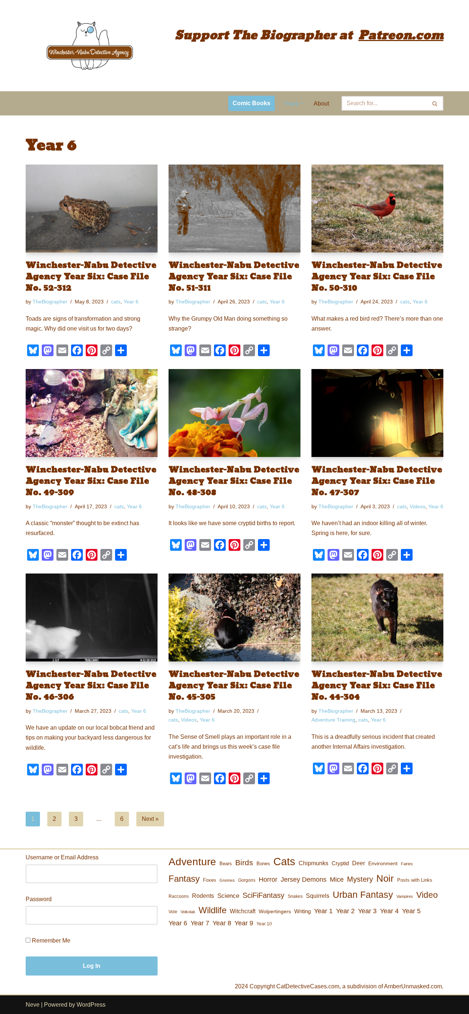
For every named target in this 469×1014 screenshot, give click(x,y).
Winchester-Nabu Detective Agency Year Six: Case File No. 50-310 (376, 276)
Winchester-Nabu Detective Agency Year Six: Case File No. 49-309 (91, 481)
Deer (358, 863)
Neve (33, 1005)
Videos (417, 506)
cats (116, 302)
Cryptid (340, 863)
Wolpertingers (275, 911)
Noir (385, 878)
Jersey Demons (303, 879)
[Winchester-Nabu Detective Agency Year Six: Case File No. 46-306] (92, 617)
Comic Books (251, 103)
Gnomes (227, 880)
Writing (302, 911)
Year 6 (131, 302)
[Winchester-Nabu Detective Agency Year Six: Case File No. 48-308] (234, 413)
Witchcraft (242, 911)
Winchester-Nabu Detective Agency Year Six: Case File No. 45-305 (234, 685)
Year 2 (345, 911)
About (321, 103)
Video (427, 895)
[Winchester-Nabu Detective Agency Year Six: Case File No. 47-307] (377, 413)
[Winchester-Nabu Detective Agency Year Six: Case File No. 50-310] (377, 208)
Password (39, 899)
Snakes (295, 896)
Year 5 (411, 911)
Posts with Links (414, 880)
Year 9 (243, 923)
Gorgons (246, 880)
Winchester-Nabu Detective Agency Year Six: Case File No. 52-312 (91, 276)
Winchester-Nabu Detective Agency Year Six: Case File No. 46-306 (91, 685)
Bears (225, 863)
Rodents (203, 895)
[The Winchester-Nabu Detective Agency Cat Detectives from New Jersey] (90, 45)
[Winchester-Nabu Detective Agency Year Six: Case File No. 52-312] (92, 208)
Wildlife (212, 910)
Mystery (360, 879)
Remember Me (50, 940)
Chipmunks (313, 863)
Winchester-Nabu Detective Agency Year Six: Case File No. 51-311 (234, 276)
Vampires (404, 896)
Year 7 (200, 923)
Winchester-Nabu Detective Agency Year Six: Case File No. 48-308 (234, 481)
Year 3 (367, 911)
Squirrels (317, 895)
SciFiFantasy (263, 895)
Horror (268, 879)
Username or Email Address (62, 857)
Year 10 (264, 923)
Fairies (407, 864)
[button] (301, 103)
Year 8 (222, 923)
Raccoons (179, 896)
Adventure (192, 861)
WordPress (91, 1005)
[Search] (435, 103)
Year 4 (389, 911)
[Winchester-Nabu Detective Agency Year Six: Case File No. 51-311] (234, 208)
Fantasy (184, 879)
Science (228, 895)
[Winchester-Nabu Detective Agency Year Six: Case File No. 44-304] (377, 617)
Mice (337, 879)
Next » (150, 819)
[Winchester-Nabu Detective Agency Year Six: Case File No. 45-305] (234, 617)
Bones (263, 863)
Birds (244, 862)
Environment (383, 863)
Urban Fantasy (363, 894)
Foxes (209, 880)
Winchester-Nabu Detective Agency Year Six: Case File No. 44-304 (376, 685)
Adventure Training (333, 720)
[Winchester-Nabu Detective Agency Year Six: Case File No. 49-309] (92, 413)
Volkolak (188, 912)
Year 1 (323, 911)
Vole (173, 911)
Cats (284, 861)
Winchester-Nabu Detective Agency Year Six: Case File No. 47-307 (376, 481)
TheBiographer (50, 302)
